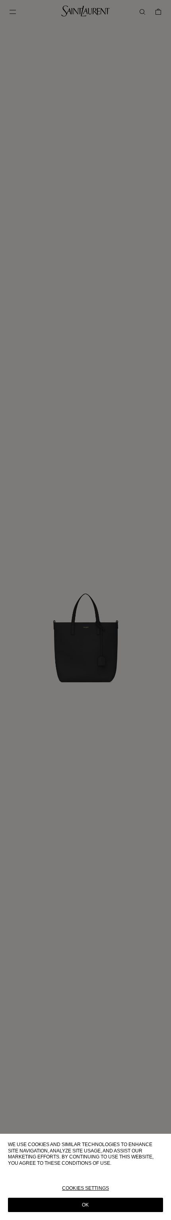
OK (85, 1205)
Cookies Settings (85, 1188)
